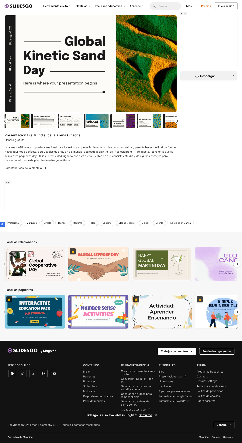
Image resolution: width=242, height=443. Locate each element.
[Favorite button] (160, 21)
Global (145, 222)
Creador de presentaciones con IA (138, 373)
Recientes (89, 376)
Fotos (92, 222)
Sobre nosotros (206, 400)
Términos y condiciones (211, 386)
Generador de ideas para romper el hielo (136, 395)
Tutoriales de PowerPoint (174, 401)
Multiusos (31, 222)
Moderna (77, 222)
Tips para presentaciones (174, 391)
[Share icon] (170, 21)
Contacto (202, 376)
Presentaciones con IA (172, 376)
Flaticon (216, 437)
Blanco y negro (127, 222)
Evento (159, 222)
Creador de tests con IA (135, 409)
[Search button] (154, 6)
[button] (177, 121)
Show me (145, 415)
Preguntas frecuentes (210, 371)
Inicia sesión (226, 6)
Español (222, 424)
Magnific (204, 437)
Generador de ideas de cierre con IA (135, 403)
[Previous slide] (5, 264)
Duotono (107, 222)
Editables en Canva (180, 222)
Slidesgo (228, 437)
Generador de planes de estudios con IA (136, 388)
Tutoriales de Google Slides (175, 396)
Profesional (13, 222)
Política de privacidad (210, 391)
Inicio (86, 371)
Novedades (166, 381)
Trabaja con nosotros (174, 351)
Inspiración (165, 386)
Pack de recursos (94, 401)
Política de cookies (208, 395)
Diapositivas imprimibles (98, 396)
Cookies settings (207, 381)
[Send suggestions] (2, 224)
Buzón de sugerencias (216, 351)
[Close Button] (156, 415)
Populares (89, 381)
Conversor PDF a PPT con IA (137, 380)
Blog (161, 371)
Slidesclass (90, 386)
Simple (47, 222)
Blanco (62, 222)
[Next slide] (171, 63)
